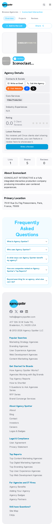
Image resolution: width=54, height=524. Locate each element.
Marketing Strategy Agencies (23, 342)
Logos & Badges (17, 431)
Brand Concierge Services (22, 398)
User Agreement (17, 442)
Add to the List (15, 26)
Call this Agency (37, 83)
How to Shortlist (17, 383)
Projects (22, 18)
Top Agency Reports (19, 378)
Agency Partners (17, 499)
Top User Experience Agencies (24, 471)
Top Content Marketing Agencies (25, 458)
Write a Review (27, 147)
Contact (13, 418)
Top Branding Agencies (21, 467)
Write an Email (16, 83)
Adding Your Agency (19, 491)
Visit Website (16, 88)
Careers (13, 427)
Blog (11, 414)
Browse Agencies (10, 12)
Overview (9, 18)
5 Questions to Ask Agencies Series (23, 389)
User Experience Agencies (22, 350)
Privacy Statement (18, 447)
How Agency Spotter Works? (24, 370)
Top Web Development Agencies (25, 475)
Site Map (13, 511)
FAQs (12, 515)
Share (38, 26)
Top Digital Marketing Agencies (24, 462)
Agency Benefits (17, 486)
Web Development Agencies (23, 354)
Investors (14, 422)
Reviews (34, 18)
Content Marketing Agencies (23, 358)
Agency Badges (17, 495)
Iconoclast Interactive (32, 12)
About (12, 410)
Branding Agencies (18, 346)
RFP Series (14, 394)
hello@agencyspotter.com (22, 317)
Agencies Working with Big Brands (26, 374)
